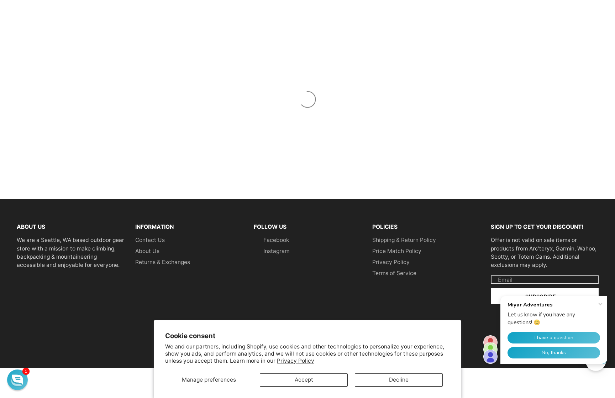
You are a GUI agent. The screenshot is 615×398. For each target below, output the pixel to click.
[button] (17, 379)
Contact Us (150, 240)
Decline (399, 379)
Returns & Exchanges (162, 262)
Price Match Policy (396, 251)
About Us (147, 251)
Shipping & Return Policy (404, 240)
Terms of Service (394, 273)
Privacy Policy (295, 360)
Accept (304, 379)
